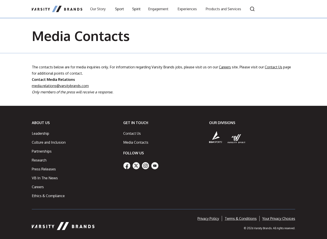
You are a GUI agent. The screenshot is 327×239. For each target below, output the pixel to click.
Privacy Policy (208, 218)
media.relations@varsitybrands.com (60, 86)
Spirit (136, 9)
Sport (119, 9)
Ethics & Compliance (48, 196)
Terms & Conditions (241, 218)
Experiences (187, 9)
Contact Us (273, 67)
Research (39, 160)
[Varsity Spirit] (236, 138)
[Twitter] (136, 165)
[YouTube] (154, 165)
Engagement (158, 9)
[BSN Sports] (215, 137)
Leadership (40, 133)
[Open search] (252, 8)
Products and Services (223, 9)
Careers (225, 67)
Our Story (98, 9)
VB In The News (45, 178)
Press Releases (44, 169)
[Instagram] (145, 165)
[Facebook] (126, 165)
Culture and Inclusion (49, 142)
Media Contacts (135, 142)
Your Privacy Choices (278, 218)
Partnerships (42, 151)
